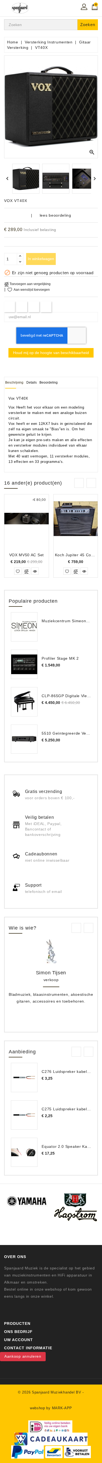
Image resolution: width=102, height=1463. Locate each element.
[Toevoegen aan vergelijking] (26, 571)
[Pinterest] (46, 306)
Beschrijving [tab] (14, 382)
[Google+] (34, 306)
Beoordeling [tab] (48, 382)
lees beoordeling (55, 215)
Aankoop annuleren (22, 1356)
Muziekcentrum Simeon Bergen (71, 621)
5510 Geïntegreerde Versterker (71, 733)
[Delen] (9, 306)
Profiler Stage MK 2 (60, 658)
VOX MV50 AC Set (26, 555)
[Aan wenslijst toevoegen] (17, 571)
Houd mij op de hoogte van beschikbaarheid (51, 352)
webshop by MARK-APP (51, 1408)
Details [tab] (31, 382)
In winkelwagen (41, 259)
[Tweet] (21, 306)
